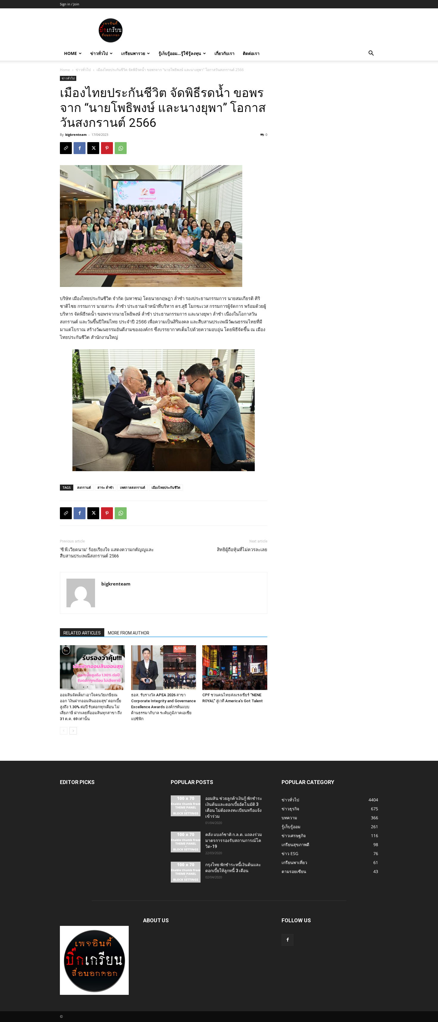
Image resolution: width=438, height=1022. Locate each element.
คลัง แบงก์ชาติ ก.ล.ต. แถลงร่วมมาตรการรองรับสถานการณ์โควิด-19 (233, 840)
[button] (371, 54)
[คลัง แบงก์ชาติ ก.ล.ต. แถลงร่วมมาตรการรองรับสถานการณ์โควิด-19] (186, 842)
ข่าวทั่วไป (99, 53)
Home (70, 53)
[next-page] (73, 730)
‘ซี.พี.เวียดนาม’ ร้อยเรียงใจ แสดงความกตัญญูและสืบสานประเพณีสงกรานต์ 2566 (107, 553)
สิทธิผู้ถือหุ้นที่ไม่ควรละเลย (242, 549)
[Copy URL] (66, 148)
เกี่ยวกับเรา (224, 53)
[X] (93, 148)
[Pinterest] (107, 148)
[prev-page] (63, 730)
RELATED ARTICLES (82, 633)
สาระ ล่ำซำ (105, 487)
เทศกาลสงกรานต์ (132, 487)
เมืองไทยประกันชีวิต (166, 487)
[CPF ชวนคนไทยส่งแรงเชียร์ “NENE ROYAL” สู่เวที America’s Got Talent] (234, 667)
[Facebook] (80, 148)
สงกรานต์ (84, 487)
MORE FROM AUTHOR (128, 633)
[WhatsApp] (121, 148)
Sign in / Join (69, 4)
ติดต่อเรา (251, 53)
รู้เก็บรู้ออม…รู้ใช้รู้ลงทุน (180, 53)
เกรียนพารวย (133, 53)
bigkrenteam (76, 134)
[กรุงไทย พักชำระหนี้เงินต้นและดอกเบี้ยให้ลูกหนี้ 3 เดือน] (186, 872)
